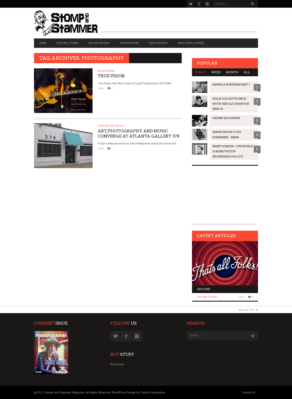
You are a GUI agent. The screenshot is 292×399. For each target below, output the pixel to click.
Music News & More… (192, 43)
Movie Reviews (129, 43)
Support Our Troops (111, 125)
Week (216, 72)
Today (200, 72)
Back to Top (246, 309)
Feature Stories (67, 43)
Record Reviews (99, 43)
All (246, 72)
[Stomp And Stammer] (67, 23)
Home (42, 43)
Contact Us (248, 392)
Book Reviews (158, 43)
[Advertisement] (179, 22)
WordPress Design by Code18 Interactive (138, 392)
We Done (203, 289)
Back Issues (117, 364)
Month (232, 72)
